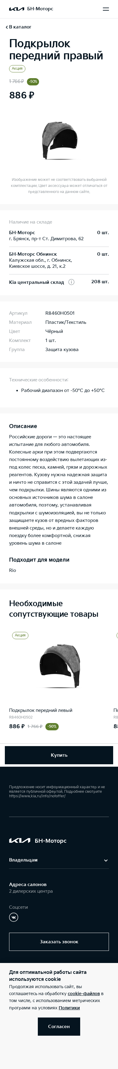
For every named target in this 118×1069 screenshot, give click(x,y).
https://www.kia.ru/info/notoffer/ (37, 796)
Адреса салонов (28, 885)
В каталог (20, 27)
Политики (69, 1008)
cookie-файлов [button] (84, 993)
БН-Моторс (40, 9)
